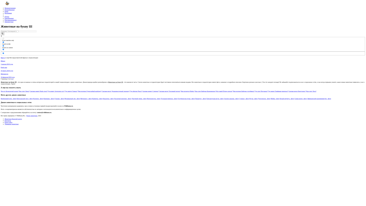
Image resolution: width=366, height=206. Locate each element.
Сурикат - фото (244, 98)
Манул (3, 58)
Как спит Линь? (24, 91)
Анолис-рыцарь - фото (231, 98)
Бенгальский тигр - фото (25, 98)
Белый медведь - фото (287, 98)
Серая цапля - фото (300, 98)
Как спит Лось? (311, 91)
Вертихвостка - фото (153, 98)
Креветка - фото (97, 98)
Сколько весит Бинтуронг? (297, 91)
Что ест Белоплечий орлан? (10, 91)
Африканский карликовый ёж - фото (319, 98)
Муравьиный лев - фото (72, 98)
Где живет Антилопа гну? (56, 91)
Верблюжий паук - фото (8, 98)
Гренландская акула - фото (215, 98)
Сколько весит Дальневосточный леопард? (116, 91)
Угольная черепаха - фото (169, 98)
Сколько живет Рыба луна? (38, 91)
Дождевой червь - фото (139, 98)
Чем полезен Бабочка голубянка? (243, 91)
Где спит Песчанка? (261, 91)
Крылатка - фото (108, 98)
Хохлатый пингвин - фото (122, 98)
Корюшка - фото (49, 98)
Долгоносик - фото (264, 98)
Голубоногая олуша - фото (186, 98)
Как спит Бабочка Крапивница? (205, 91)
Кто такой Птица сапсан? (224, 91)
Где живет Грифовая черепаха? (278, 91)
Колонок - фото (38, 98)
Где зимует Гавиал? (71, 91)
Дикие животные (31, 116)
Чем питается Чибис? (188, 91)
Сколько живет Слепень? (150, 91)
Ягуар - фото (253, 98)
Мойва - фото (275, 98)
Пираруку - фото (200, 98)
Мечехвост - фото (86, 98)
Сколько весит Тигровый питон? (169, 91)
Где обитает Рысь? (136, 91)
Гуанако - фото (59, 98)
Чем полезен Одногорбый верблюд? (89, 91)
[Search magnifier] (2, 33)
